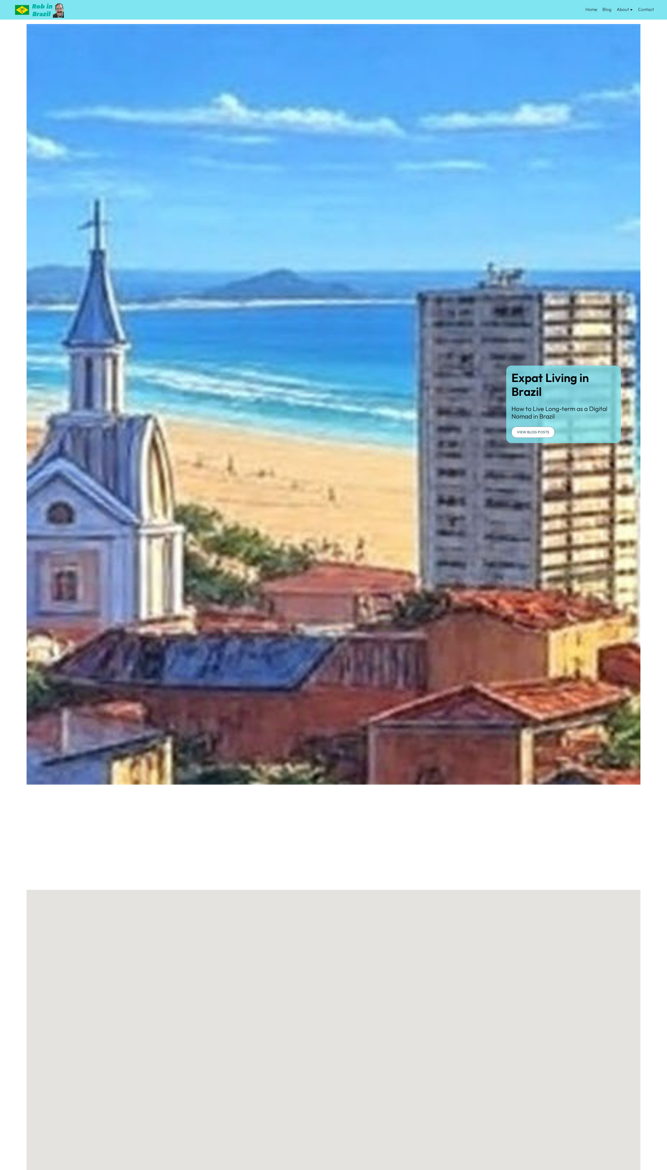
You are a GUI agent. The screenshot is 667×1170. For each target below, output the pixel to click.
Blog (607, 9)
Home (591, 9)
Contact (646, 9)
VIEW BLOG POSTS (533, 432)
